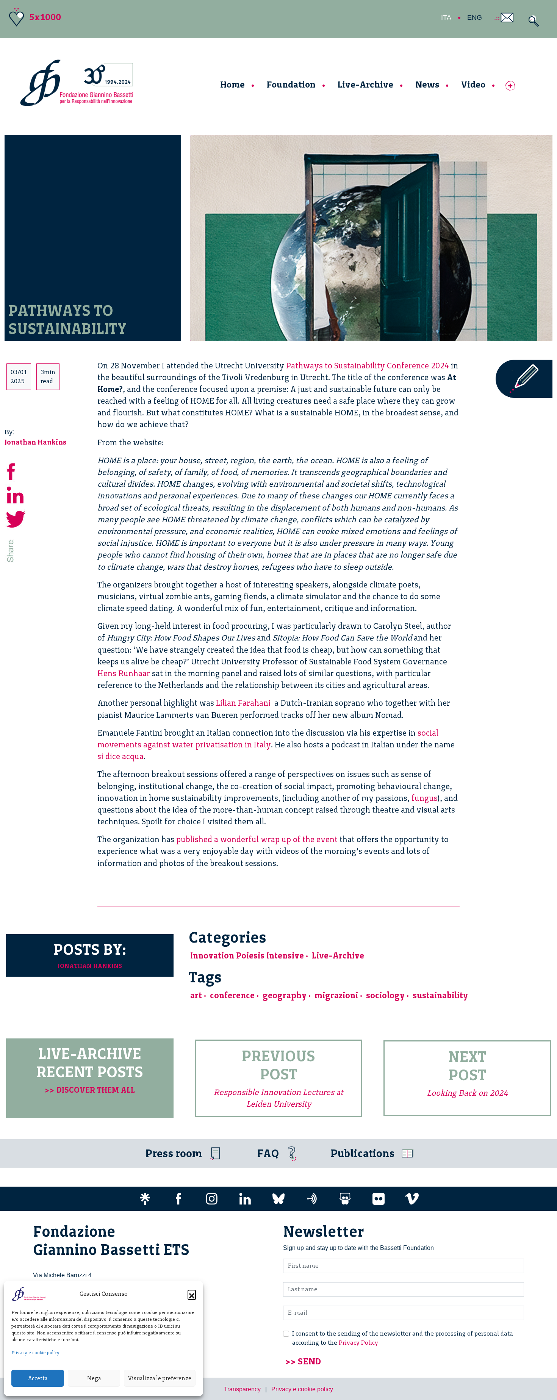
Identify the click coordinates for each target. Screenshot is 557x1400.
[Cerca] (531, 21)
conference (232, 995)
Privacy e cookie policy (35, 1352)
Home (232, 84)
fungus (424, 798)
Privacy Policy (358, 1342)
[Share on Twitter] (16, 518)
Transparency (242, 1389)
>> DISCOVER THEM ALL (90, 1090)
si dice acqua (120, 756)
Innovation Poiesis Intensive (247, 956)
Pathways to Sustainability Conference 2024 (367, 365)
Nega (94, 1378)
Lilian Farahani (244, 703)
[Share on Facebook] (16, 470)
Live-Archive (365, 84)
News (427, 84)
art (196, 995)
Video (473, 84)
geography (285, 995)
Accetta (37, 1378)
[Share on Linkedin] (16, 494)
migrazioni (336, 995)
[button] (192, 1294)
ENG (474, 17)
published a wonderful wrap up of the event (257, 839)
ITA (446, 17)
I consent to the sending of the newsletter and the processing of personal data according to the (402, 1338)
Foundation (291, 84)
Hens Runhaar (123, 673)
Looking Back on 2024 (467, 1093)
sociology (385, 995)
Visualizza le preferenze (159, 1378)
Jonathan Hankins (36, 442)
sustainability (440, 995)
